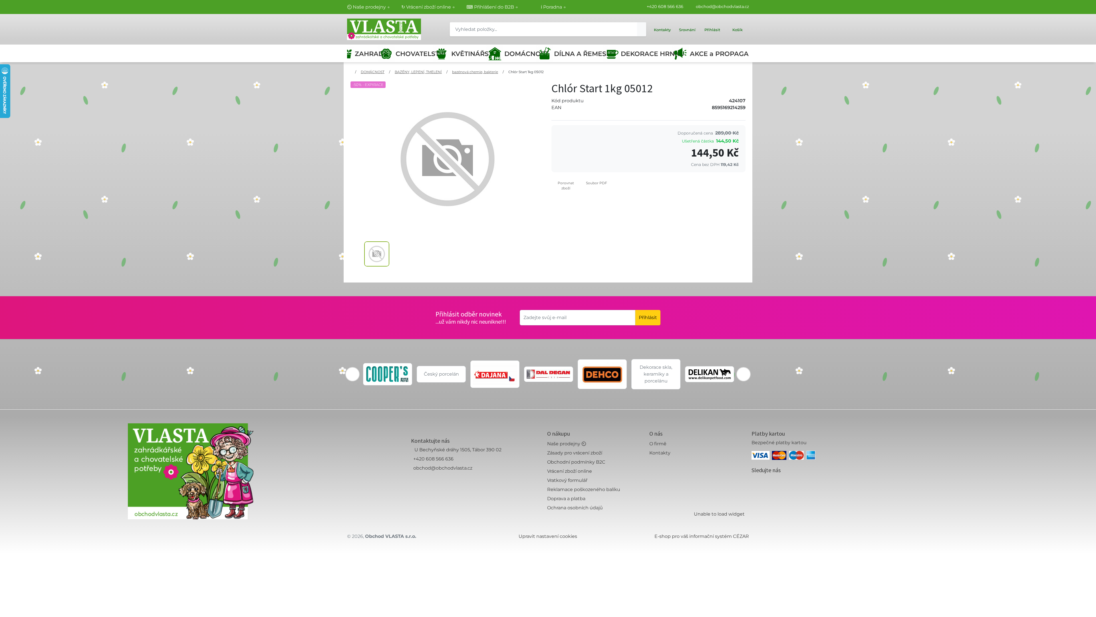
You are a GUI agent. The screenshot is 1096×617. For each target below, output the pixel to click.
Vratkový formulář (567, 480)
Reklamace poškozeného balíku (583, 489)
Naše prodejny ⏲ (566, 443)
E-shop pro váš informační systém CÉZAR (701, 536)
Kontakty (659, 453)
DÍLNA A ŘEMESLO (580, 54)
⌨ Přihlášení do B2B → (492, 7)
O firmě (657, 443)
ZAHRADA (368, 54)
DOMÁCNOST (522, 54)
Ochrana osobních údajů (575, 507)
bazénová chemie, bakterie (475, 72)
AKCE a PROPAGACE (719, 54)
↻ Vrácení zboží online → (428, 7)
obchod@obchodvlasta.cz (722, 6)
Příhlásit (648, 317)
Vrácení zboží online (569, 471)
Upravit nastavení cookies (548, 536)
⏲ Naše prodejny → (368, 7)
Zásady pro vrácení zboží (574, 453)
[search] (641, 29)
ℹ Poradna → (553, 7)
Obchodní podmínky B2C (576, 462)
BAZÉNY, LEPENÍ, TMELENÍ (418, 72)
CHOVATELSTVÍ (416, 54)
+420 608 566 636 (665, 6)
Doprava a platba (566, 498)
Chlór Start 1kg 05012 (526, 72)
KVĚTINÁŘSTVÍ (470, 54)
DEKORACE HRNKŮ (648, 54)
